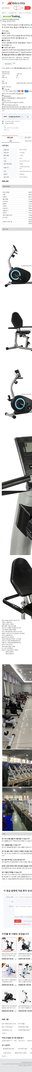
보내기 (18, 921)
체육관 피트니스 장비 (20, 1053)
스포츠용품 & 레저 (12, 13)
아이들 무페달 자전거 (24, 1030)
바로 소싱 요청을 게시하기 (22, 924)
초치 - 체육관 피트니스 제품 (9, 1023)
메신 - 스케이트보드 (7, 1027)
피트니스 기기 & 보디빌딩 (25, 13)
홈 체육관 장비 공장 (8, 1048)
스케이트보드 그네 (7, 1030)
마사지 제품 (21, 1023)
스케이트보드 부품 (23, 1027)
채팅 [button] (14, 63)
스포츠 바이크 (7, 1053)
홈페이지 (4, 13)
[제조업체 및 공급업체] (16, 3)
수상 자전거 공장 (22, 1048)
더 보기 (4, 1056)
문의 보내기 (8, 64)
